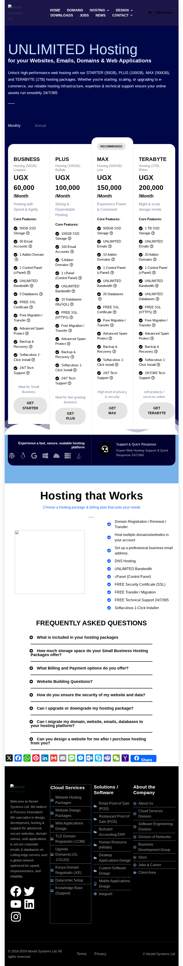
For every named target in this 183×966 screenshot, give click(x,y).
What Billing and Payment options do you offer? (83, 668)
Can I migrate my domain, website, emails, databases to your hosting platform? (87, 723)
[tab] (21, 125)
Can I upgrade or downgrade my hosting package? (85, 708)
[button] (91, 637)
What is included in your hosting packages (77, 637)
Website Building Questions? (65, 681)
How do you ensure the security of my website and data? (91, 695)
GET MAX (112, 410)
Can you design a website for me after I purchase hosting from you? (88, 741)
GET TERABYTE (157, 410)
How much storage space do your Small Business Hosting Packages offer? (89, 653)
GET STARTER (30, 405)
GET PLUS (70, 416)
